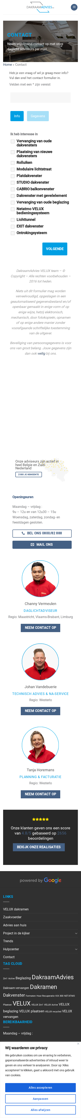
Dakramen (43, 986)
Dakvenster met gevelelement (42, 196)
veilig (41, 353)
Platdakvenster (29, 176)
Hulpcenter (11, 949)
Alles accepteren (40, 1087)
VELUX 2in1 (37, 1004)
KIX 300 (59, 996)
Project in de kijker (16, 933)
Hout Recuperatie (46, 996)
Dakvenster (14, 995)
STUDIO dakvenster (33, 182)
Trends (8, 941)
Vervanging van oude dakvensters (34, 143)
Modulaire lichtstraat (34, 169)
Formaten (31, 996)
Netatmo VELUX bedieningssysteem (33, 211)
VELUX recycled (53, 1011)
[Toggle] (76, 933)
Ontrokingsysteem (32, 233)
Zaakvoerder (12, 917)
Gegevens (38, 116)
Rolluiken (24, 162)
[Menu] (74, 7)
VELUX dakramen (16, 909)
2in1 (5, 978)
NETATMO (69, 996)
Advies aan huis (14, 925)
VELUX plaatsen (31, 1011)
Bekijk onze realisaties (39, 847)
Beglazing (23, 978)
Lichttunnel (26, 220)
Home (7, 65)
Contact (9, 957)
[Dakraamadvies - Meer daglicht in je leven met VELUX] (40, 7)
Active (11, 978)
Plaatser (7, 1004)
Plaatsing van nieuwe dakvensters (34, 154)
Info (17, 116)
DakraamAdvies (53, 977)
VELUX (22, 1003)
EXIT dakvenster (30, 226)
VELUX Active (51, 1004)
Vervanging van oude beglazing (43, 202)
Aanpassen (40, 1098)
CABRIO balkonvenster (35, 189)
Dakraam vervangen (16, 988)
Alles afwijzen (40, 1110)
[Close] (78, 1044)
